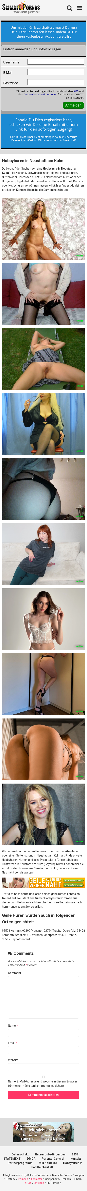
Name (13, 1025)
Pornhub (23, 1178)
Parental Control (53, 1158)
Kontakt (75, 1158)
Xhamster (36, 1178)
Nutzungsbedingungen (50, 1154)
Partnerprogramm (20, 1163)
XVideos (39, 1182)
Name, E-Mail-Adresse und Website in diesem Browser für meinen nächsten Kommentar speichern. (42, 1083)
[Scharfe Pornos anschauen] (21, 8)
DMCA (31, 1158)
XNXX (28, 1182)
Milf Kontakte (48, 1163)
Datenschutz (20, 1154)
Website (13, 1060)
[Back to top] (79, 1183)
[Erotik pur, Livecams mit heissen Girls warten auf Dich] (43, 886)
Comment (14, 973)
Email (12, 1042)
